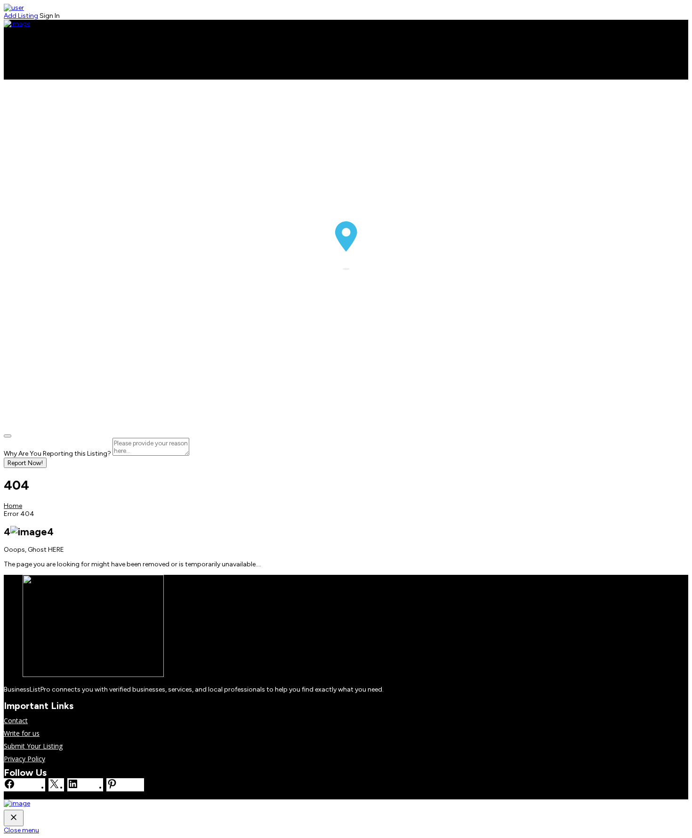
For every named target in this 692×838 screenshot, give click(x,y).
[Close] (7, 436)
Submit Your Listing (33, 745)
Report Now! (25, 463)
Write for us (22, 75)
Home (13, 48)
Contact (16, 66)
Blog (11, 57)
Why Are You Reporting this (57, 454)
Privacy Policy (24, 758)
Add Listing (21, 16)
